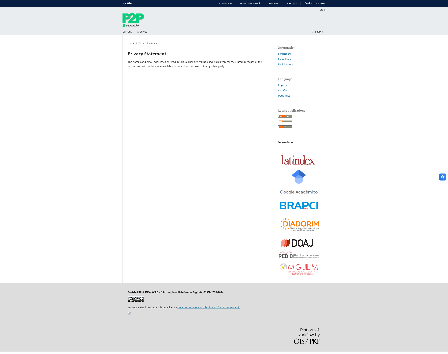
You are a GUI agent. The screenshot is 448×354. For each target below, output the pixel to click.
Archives (142, 31)
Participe (273, 4)
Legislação (291, 4)
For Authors (284, 59)
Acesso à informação (250, 4)
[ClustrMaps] (129, 313)
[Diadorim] (299, 231)
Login (323, 9)
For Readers (284, 53)
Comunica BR (225, 4)
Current (127, 31)
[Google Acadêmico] (299, 195)
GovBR (127, 3)
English (282, 85)
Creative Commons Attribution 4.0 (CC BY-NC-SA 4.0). (208, 307)
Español (283, 90)
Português (284, 95)
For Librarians (285, 64)
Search (318, 31)
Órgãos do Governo (315, 4)
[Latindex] (298, 164)
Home (131, 43)
